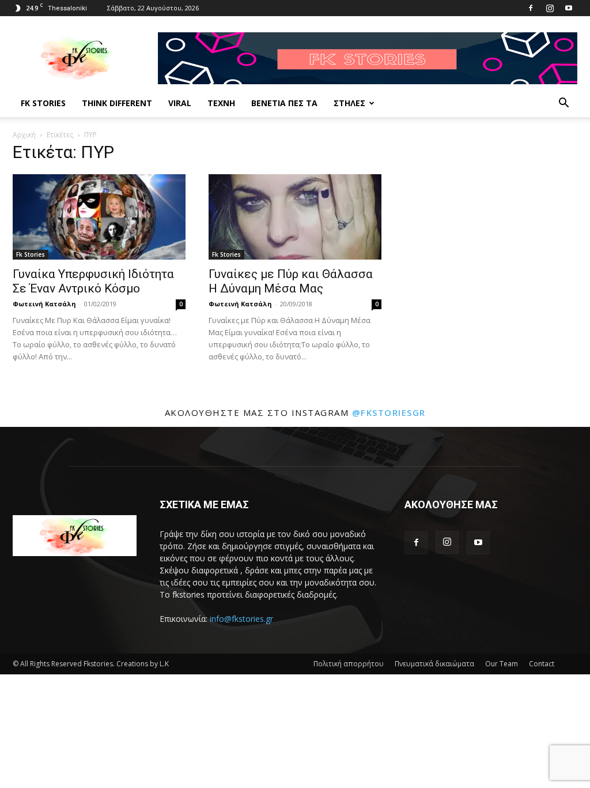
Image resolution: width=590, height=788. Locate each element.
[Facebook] (530, 8)
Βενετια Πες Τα (284, 102)
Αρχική (24, 135)
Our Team (501, 664)
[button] (563, 104)
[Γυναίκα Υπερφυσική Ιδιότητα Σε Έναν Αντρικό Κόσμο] (99, 217)
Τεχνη (221, 102)
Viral (179, 102)
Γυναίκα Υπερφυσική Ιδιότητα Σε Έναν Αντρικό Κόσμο (93, 281)
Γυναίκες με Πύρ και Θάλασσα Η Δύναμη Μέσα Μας (291, 281)
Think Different (117, 102)
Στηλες (349, 102)
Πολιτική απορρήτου (348, 664)
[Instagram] (549, 8)
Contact (541, 664)
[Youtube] (568, 8)
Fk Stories (43, 102)
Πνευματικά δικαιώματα (434, 664)
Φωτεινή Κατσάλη (44, 303)
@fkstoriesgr (389, 412)
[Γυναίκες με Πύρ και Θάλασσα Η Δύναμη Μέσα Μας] (295, 217)
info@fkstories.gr (241, 618)
